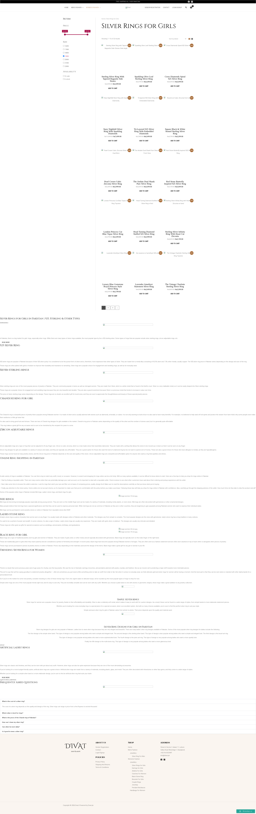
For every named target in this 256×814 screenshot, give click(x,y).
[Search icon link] (186, 8)
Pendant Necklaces (138, 787)
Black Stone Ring (137, 776)
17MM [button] (67, 49)
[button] (128, 701)
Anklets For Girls (137, 771)
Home (103, 19)
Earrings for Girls (137, 768)
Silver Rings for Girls (138, 765)
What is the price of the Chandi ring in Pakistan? (19, 718)
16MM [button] (67, 46)
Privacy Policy (100, 762)
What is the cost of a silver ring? (13, 701)
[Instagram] (192, 2)
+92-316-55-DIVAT (166, 753)
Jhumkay (135, 785)
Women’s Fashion (134, 759)
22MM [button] (67, 66)
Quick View (116, 72)
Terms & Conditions (102, 767)
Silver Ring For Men (138, 756)
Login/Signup (100, 753)
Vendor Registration (102, 747)
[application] (82, 8)
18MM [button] (67, 53)
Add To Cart (112, 88)
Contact (98, 750)
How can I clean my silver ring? (13, 722)
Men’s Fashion (132, 750)
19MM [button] (67, 56)
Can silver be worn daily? (11, 727)
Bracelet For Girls (138, 779)
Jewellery (133, 753)
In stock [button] (67, 79)
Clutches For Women (139, 774)
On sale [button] (67, 76)
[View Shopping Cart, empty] (191, 7)
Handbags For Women (137, 790)
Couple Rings (136, 782)
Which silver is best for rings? (12, 713)
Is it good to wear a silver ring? (13, 731)
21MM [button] (67, 63)
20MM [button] (67, 59)
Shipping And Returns (103, 764)
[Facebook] (189, 2)
